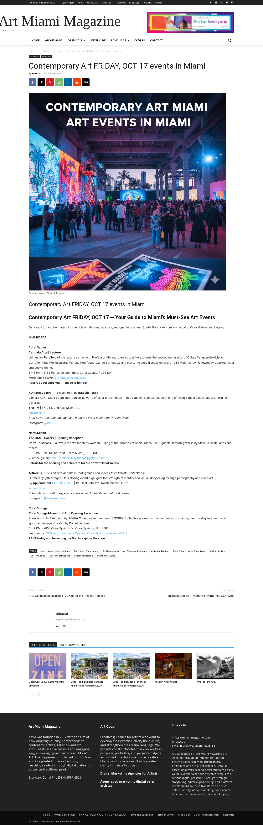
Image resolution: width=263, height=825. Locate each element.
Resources (228, 814)
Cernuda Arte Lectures (70, 377)
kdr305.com (37, 413)
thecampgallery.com (91, 458)
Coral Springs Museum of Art (107, 533)
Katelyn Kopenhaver (166, 681)
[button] (229, 40)
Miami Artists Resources (206, 814)
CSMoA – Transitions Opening (66, 533)
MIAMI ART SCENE (106, 555)
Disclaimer (184, 814)
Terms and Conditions (141, 814)
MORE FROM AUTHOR (73, 644)
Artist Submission (197, 551)
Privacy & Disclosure (64, 814)
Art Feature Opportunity (86, 551)
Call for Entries (37, 555)
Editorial (36, 73)
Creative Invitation (83, 555)
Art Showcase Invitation (135, 551)
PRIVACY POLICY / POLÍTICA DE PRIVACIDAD (102, 814)
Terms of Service (166, 814)
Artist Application (159, 551)
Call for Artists (217, 551)
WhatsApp (178, 741)
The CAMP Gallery (63, 458)
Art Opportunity (111, 551)
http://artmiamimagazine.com (70, 619)
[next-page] (37, 693)
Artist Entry (178, 551)
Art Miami (44, 51)
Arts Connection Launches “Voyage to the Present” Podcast (67, 596)
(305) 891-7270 (62, 483)
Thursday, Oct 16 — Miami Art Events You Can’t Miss (200, 596)
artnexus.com (38, 488)
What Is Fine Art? (206, 681)
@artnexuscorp (54, 498)
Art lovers (58, 51)
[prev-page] (31, 693)
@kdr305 (50, 423)
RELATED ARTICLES (43, 644)
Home (32, 51)
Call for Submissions (59, 555)
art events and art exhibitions (55, 551)
